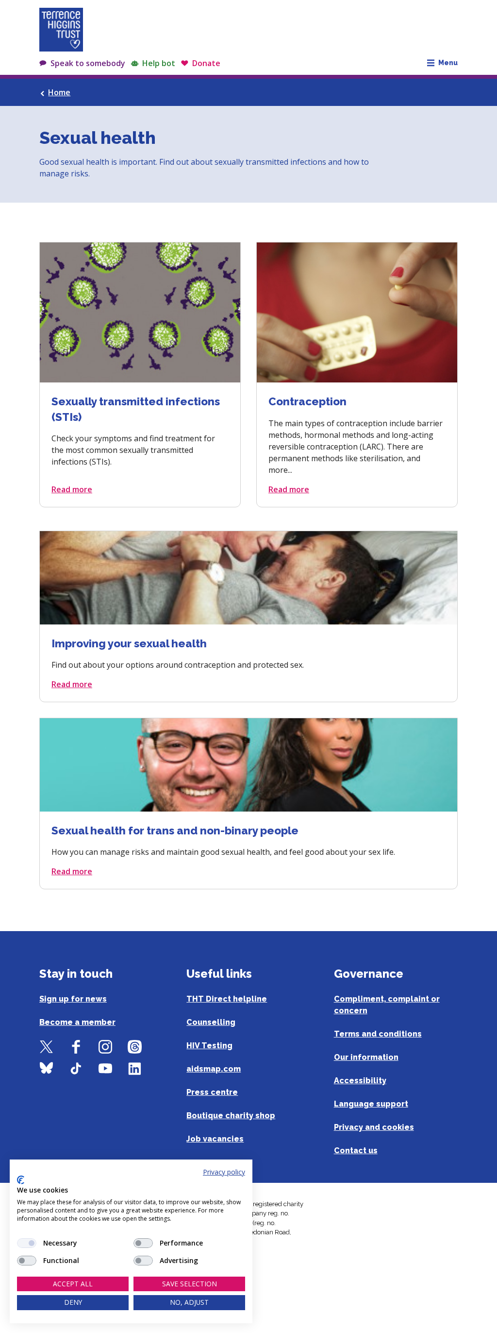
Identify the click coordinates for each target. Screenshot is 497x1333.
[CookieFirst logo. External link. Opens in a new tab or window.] (20, 1180)
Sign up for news (73, 999)
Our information (366, 1057)
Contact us (356, 1150)
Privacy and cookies (374, 1127)
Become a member (77, 1022)
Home (59, 92)
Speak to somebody (87, 63)
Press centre (212, 1092)
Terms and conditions (378, 1034)
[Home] (61, 30)
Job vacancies (215, 1138)
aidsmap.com (213, 1068)
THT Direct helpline (226, 999)
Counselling (210, 1022)
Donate (206, 63)
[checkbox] (26, 1243)
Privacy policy (224, 1172)
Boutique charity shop (230, 1115)
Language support (371, 1103)
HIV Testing (209, 1045)
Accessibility (360, 1080)
